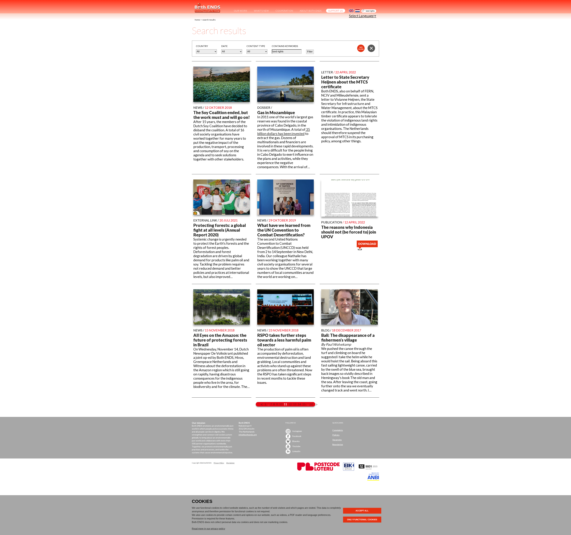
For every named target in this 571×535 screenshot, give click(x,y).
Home (197, 19)
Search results (209, 19)
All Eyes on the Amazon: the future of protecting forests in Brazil (220, 340)
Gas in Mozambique (276, 112)
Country (202, 46)
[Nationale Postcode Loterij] (318, 470)
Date (224, 46)
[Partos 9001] (368, 470)
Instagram (297, 431)
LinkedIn (296, 451)
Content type (256, 46)
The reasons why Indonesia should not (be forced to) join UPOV (348, 232)
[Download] (367, 249)
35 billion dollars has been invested (283, 131)
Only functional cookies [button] (362, 519)
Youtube (296, 446)
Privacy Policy (219, 463)
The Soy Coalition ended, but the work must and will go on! (221, 115)
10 (281, 404)
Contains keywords (285, 46)
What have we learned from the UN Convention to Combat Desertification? (283, 230)
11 (285, 404)
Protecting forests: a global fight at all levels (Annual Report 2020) (219, 230)
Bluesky (296, 441)
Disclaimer (230, 463)
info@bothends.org (248, 434)
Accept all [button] (362, 510)
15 (304, 404)
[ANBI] (373, 480)
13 (294, 404)
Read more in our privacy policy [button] (208, 528)
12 (290, 404)
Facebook (296, 436)
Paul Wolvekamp (338, 344)
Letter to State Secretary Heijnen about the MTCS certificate (345, 82)
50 (311, 404)
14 (299, 404)
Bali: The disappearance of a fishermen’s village (348, 337)
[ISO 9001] (348, 470)
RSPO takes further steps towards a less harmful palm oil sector (284, 340)
